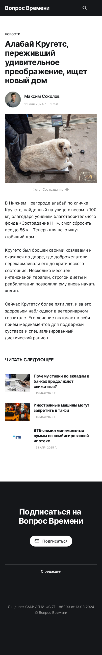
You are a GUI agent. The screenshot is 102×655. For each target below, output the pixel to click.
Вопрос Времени (27, 8)
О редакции (51, 571)
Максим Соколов (42, 96)
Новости (12, 34)
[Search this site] (84, 8)
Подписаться (55, 541)
